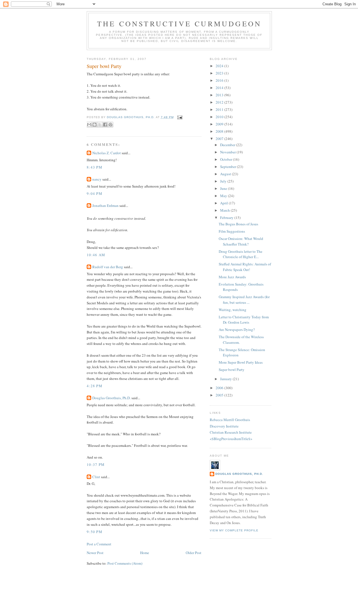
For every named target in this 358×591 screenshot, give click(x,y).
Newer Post (95, 552)
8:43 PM (94, 167)
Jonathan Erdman (105, 205)
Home (144, 552)
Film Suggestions (232, 231)
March (225, 210)
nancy (97, 179)
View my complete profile (234, 530)
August (226, 173)
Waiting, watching (232, 309)
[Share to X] (100, 124)
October (226, 159)
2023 (220, 73)
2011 (220, 109)
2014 (220, 87)
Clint (96, 476)
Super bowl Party (231, 369)
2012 (220, 102)
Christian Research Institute (231, 432)
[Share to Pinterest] (110, 124)
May (224, 195)
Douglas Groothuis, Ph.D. (111, 397)
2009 (220, 124)
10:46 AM (96, 254)
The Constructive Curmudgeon (179, 23)
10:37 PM (96, 464)
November (228, 152)
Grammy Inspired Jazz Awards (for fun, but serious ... (244, 299)
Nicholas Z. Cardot (106, 152)
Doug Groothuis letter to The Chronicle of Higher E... (240, 254)
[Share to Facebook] (105, 124)
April (224, 202)
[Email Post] (179, 117)
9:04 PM (94, 193)
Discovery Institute (224, 426)
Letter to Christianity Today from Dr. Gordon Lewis (244, 319)
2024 (220, 65)
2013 (220, 94)
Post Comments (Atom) (124, 563)
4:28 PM (94, 385)
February (227, 217)
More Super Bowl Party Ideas (241, 362)
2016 (220, 80)
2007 (220, 138)
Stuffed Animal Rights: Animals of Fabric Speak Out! (245, 266)
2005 (220, 395)
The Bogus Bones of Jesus (238, 223)
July (223, 181)
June (224, 188)
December (228, 144)
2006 (220, 387)
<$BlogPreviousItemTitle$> (231, 438)
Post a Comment (99, 543)
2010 (220, 116)
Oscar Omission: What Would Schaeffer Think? (241, 241)
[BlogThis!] (94, 124)
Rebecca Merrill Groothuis (230, 419)
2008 (220, 131)
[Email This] (89, 124)
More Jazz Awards (232, 276)
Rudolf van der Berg (107, 266)
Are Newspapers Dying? (237, 329)
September (228, 166)
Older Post (193, 552)
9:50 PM (94, 531)
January (226, 378)
